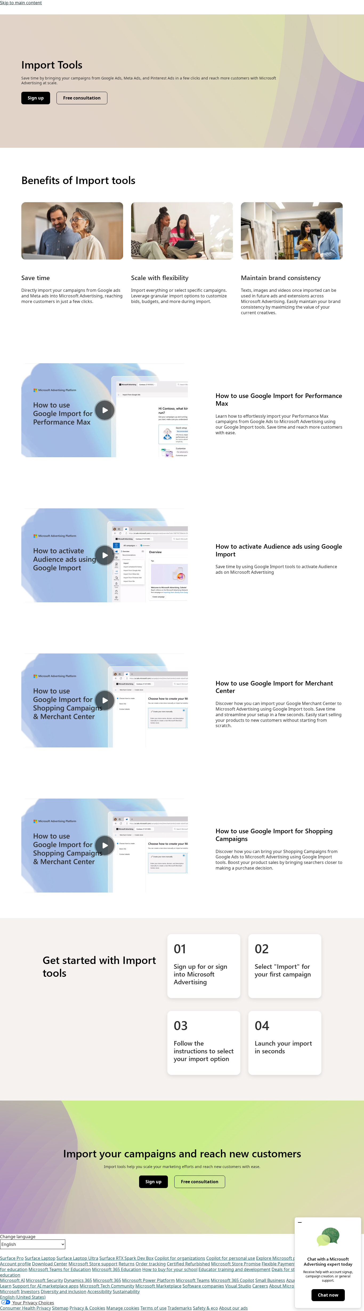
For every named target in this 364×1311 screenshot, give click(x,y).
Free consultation (82, 98)
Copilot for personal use (230, 1258)
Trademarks (180, 1308)
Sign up (38, 99)
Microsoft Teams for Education (60, 1269)
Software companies (203, 1286)
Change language (17, 1237)
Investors (30, 1291)
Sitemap (60, 1308)
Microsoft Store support (93, 1264)
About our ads (233, 1308)
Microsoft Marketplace (158, 1286)
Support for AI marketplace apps (46, 1286)
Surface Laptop (40, 1258)
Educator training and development (234, 1269)
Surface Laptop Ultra (77, 1258)
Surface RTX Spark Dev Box (126, 1258)
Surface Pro (12, 1258)
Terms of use (153, 1308)
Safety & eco (205, 1308)
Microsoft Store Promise (236, 1264)
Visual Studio (238, 1286)
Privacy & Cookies (87, 1308)
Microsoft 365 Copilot (232, 1280)
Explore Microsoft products (284, 1258)
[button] (299, 1222)
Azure (292, 1280)
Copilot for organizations (180, 1258)
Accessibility (99, 1291)
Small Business (270, 1280)
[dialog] (327, 1262)
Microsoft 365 (107, 1280)
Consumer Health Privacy (25, 1308)
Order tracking (151, 1264)
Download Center (49, 1264)
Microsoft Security (44, 1280)
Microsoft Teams (193, 1280)
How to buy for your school (169, 1269)
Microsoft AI (12, 1280)
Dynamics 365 (78, 1280)
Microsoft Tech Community (107, 1286)
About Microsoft (285, 1286)
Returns (127, 1264)
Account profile (15, 1264)
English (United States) (23, 1297)
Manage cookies (122, 1308)
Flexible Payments (280, 1264)
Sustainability (126, 1291)
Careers (260, 1286)
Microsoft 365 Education (116, 1269)
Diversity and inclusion (63, 1291)
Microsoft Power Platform (148, 1280)
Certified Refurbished (188, 1264)
